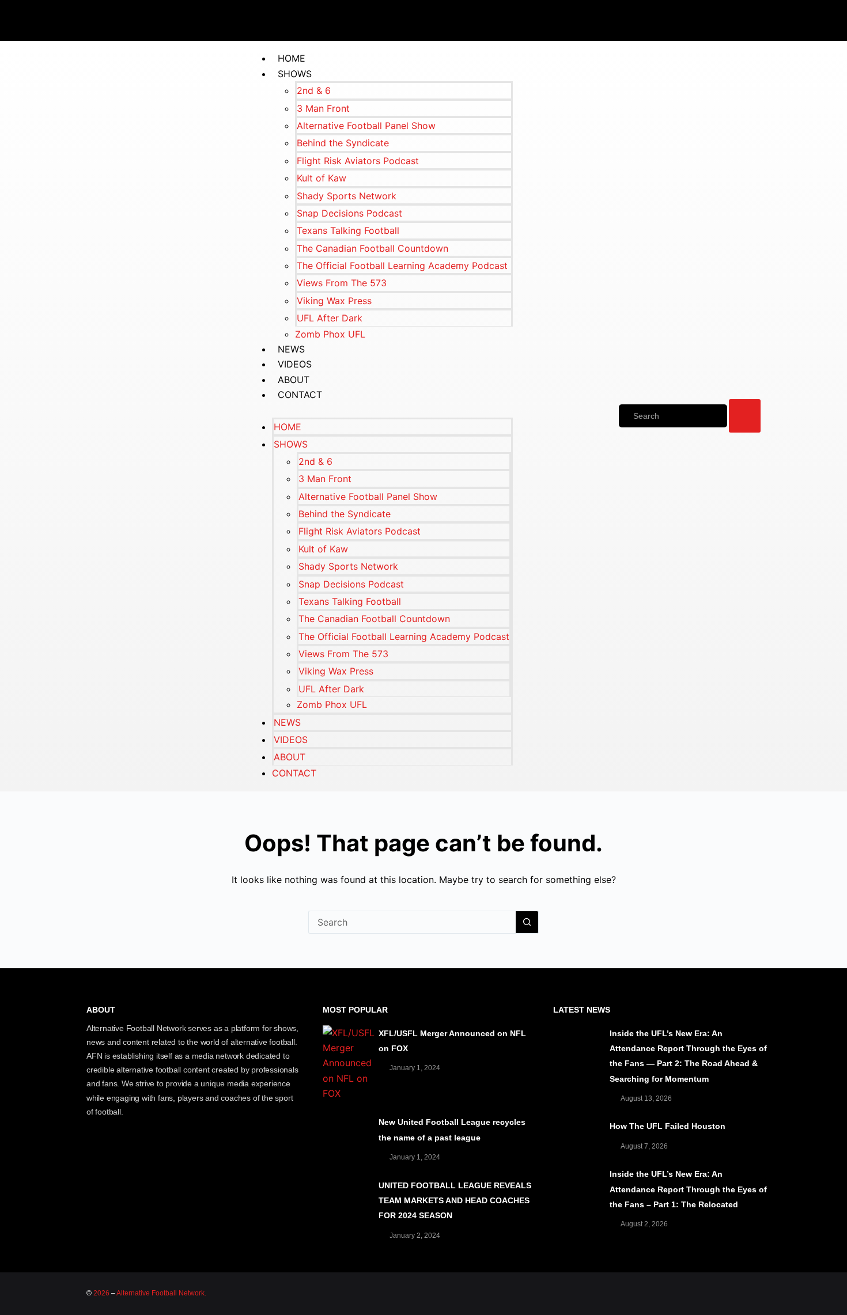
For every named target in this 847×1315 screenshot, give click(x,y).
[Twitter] (685, 18)
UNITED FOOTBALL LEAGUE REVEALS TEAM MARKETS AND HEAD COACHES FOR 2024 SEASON (455, 1201)
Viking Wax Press (334, 300)
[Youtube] (720, 18)
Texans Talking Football (348, 230)
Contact (300, 394)
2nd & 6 (314, 90)
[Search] (673, 415)
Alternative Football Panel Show (366, 125)
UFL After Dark (329, 318)
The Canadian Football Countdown (372, 248)
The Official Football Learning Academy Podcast (402, 265)
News (291, 349)
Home (291, 58)
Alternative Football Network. (161, 1293)
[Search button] (527, 922)
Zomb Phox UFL (330, 334)
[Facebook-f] (651, 18)
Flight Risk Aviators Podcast (358, 160)
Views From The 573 (342, 283)
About (293, 379)
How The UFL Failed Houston (667, 1126)
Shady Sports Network (346, 196)
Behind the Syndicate (343, 143)
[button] (381, 410)
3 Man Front (323, 108)
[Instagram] (754, 18)
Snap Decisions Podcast (349, 213)
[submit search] (745, 416)
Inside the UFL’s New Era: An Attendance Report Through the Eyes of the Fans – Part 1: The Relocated (688, 1189)
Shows (295, 73)
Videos (295, 364)
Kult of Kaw (321, 178)
